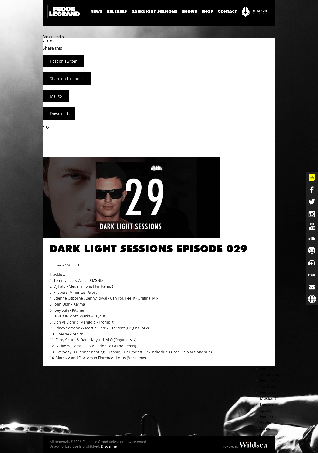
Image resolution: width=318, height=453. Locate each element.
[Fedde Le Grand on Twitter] (312, 202)
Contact (227, 12)
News (96, 12)
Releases (117, 12)
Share (47, 40)
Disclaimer (109, 446)
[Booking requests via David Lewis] (312, 299)
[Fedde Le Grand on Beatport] (312, 263)
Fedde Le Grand (64, 11)
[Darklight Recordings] (254, 11)
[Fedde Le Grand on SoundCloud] (312, 238)
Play (46, 126)
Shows (189, 12)
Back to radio (53, 36)
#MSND (96, 280)
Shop (207, 12)
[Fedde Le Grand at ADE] (312, 178)
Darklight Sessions (154, 12)
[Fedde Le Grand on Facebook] (312, 190)
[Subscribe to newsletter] (312, 287)
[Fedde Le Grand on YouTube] (312, 226)
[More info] (312, 275)
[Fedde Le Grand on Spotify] (312, 250)
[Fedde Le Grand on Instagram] (312, 214)
